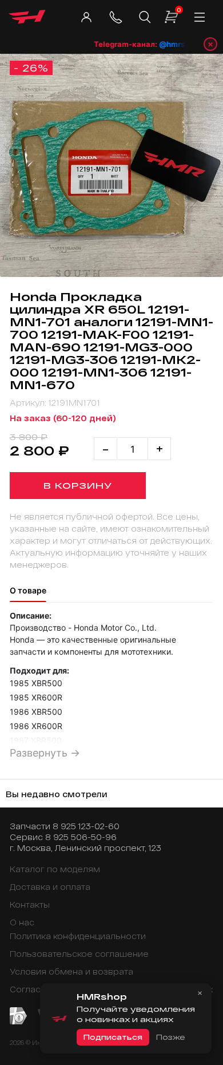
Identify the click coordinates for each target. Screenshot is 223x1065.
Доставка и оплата (50, 887)
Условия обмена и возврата (71, 971)
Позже (170, 1037)
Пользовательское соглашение (79, 954)
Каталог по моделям (55, 869)
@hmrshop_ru (179, 44)
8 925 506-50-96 (81, 837)
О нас (22, 922)
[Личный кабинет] (86, 17)
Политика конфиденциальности (78, 936)
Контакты (30, 904)
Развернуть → (45, 753)
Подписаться (112, 1037)
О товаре (28, 590)
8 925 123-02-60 (86, 826)
